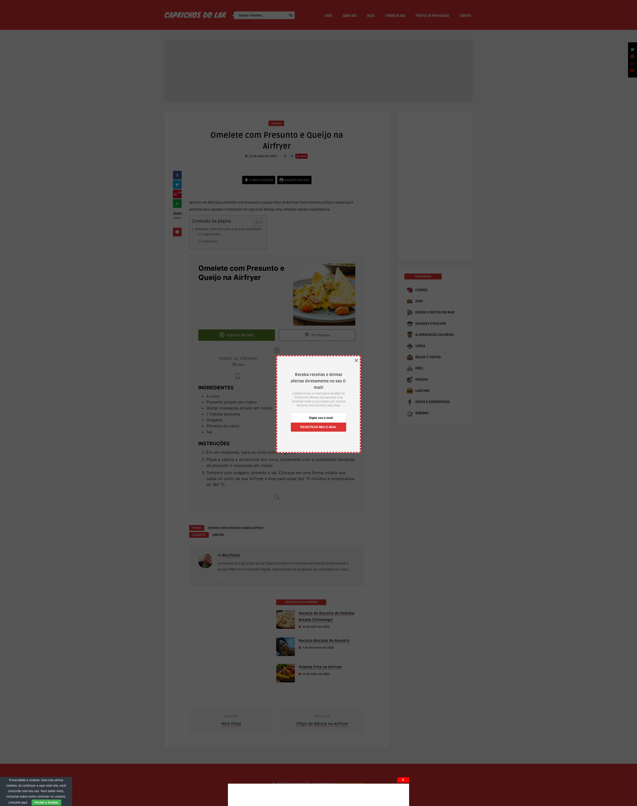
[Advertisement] (318, 795)
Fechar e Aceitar (46, 802)
